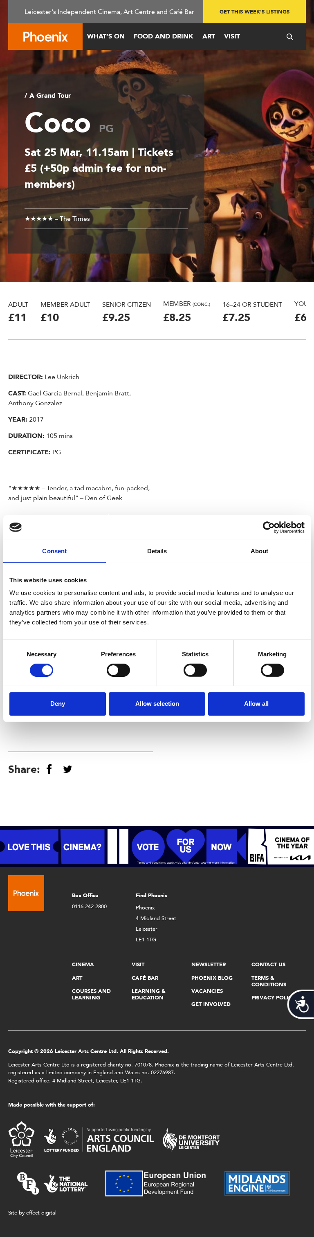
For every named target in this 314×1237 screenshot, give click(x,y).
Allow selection (157, 703)
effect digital (41, 1213)
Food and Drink (163, 36)
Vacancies (207, 991)
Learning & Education (149, 994)
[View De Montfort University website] (191, 1139)
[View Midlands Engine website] (257, 1183)
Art (208, 36)
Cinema (83, 964)
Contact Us (268, 964)
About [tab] (260, 550)
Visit (232, 36)
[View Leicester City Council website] (21, 1139)
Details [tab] (157, 550)
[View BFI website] (52, 1183)
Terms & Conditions (268, 981)
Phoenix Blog (212, 978)
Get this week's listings (254, 12)
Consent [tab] (54, 550)
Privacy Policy (273, 998)
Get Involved (211, 1004)
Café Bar (145, 978)
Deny (57, 703)
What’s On (106, 36)
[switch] (118, 670)
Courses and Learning (91, 994)
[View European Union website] (160, 1183)
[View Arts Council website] (98, 1139)
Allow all (256, 703)
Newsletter (208, 964)
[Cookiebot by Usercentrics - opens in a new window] (269, 527)
